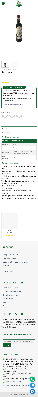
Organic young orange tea (12, 291)
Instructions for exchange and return (15, 262)
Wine (15, 69)
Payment (6, 265)
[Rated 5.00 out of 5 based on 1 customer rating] (19, 82)
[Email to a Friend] (13, 116)
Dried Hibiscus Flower (10, 288)
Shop (9, 69)
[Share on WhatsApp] (3, 116)
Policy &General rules (10, 255)
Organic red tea (8, 299)
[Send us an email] (10, 314)
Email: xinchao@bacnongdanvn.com (18, 385)
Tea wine (9, 232)
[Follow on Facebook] (4, 314)
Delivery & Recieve (9, 258)
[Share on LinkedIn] (20, 116)
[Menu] (3, 3)
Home (3, 69)
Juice (5, 306)
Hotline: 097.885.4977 (13, 382)
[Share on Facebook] (6, 116)
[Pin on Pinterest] (17, 116)
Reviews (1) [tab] (5, 132)
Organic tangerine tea (10, 295)
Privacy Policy (8, 271)
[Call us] (16, 314)
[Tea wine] (10, 221)
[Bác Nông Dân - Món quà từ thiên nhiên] (19, 3)
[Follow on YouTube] (22, 314)
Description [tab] (5, 128)
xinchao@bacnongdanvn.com (13, 104)
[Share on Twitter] (10, 116)
